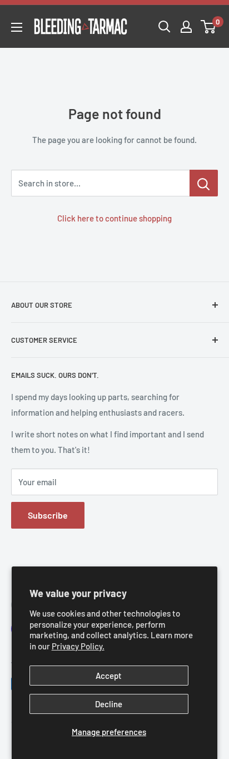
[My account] (186, 27)
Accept (109, 676)
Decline (108, 704)
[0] (209, 26)
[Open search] (164, 27)
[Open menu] (16, 27)
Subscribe (48, 515)
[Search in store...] (204, 183)
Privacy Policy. (78, 646)
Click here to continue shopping (114, 218)
